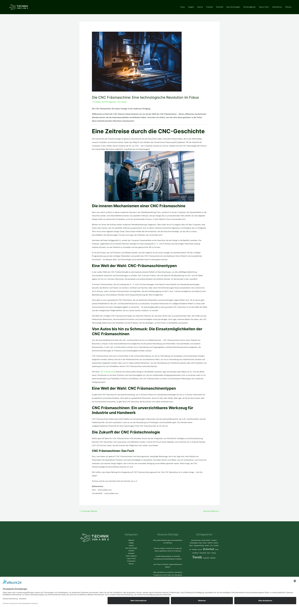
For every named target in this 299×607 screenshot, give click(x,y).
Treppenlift (206, 558)
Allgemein (131, 540)
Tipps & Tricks (264, 7)
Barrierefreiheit (205, 540)
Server (200, 549)
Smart (216, 549)
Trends (197, 557)
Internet (200, 7)
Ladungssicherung (199, 545)
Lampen (207, 545)
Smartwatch (203, 553)
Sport (208, 553)
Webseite (213, 558)
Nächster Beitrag (211, 511)
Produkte (209, 7)
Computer (214, 540)
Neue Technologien (233, 7)
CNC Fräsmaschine (107, 372)
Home (182, 7)
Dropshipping (194, 543)
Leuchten (216, 545)
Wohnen (288, 7)
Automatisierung (196, 540)
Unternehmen (277, 7)
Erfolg (200, 543)
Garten (205, 543)
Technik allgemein (249, 7)
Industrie (210, 543)
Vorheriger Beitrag (88, 511)
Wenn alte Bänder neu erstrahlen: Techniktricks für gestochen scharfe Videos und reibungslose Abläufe (167, 575)
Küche (191, 545)
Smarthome (195, 553)
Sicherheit (219, 7)
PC (190, 549)
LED (211, 545)
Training (213, 553)
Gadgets (191, 7)
